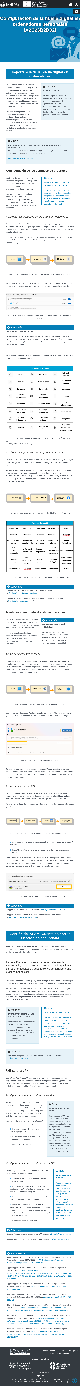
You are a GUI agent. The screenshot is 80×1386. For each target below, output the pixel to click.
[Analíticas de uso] (70, 4)
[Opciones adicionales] (76, 11)
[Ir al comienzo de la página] (74, 1380)
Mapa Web (40, 1376)
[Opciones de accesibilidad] (76, 4)
